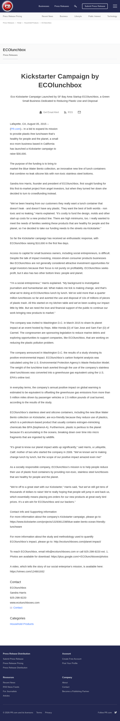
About (65, 682)
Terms (39, 712)
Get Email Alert (51, 112)
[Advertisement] (60, 33)
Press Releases (8, 23)
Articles (6, 696)
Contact (17, 607)
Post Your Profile (70, 663)
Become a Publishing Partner (75, 691)
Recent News (9, 682)
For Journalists (10, 691)
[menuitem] (75, 6)
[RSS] (66, 112)
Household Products (31, 23)
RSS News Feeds (11, 687)
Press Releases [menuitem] (61, 6)
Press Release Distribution (15, 667)
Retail (19, 23)
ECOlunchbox (47, 23)
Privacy (48, 712)
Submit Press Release (95, 6)
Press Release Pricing (13, 663)
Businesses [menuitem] (44, 6)
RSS (70, 112)
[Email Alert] (41, 112)
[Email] (79, 112)
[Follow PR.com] (114, 712)
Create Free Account (71, 659)
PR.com (15, 128)
